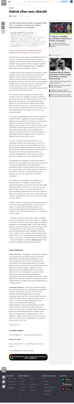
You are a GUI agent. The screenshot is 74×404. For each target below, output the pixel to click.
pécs (18, 4)
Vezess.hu (22, 384)
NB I (11, 8)
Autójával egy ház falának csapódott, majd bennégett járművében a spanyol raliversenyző (60, 75)
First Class (23, 387)
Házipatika (32, 378)
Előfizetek (64, 1)
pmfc (24, 4)
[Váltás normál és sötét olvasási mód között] (58, 1)
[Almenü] (9, 1)
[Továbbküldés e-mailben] (3, 27)
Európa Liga (44, 1)
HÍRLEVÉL (46, 381)
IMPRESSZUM (47, 384)
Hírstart (22, 381)
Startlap (22, 378)
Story (31, 381)
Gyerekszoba (33, 384)
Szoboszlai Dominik (12, 388)
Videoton (12, 4)
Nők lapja (32, 387)
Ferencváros (36, 1)
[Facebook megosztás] (3, 23)
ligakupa (31, 4)
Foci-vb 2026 (28, 1)
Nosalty (22, 390)
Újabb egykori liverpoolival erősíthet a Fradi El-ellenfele (61, 86)
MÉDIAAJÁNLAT (47, 394)
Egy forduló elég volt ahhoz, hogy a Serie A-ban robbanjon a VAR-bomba (61, 95)
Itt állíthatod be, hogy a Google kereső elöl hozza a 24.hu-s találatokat (30, 357)
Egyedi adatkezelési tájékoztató (49, 391)
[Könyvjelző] (3, 32)
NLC (21, 393)
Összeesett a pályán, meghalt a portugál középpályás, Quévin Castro (61, 90)
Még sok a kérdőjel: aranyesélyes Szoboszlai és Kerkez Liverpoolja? (60, 39)
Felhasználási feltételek (50, 387)
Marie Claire (33, 390)
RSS (45, 378)
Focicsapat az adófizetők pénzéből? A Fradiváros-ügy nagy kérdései (60, 45)
